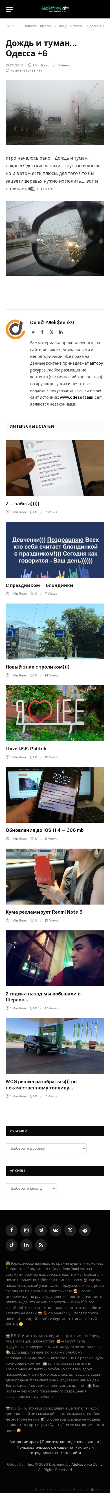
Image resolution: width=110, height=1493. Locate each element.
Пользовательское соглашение (45, 1447)
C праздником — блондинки (39, 585)
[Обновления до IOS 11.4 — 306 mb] (55, 795)
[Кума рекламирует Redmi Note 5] (55, 877)
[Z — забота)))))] (55, 468)
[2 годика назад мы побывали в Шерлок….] (55, 958)
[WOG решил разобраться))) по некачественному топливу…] (55, 1046)
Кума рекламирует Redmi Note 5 (44, 912)
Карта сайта (70, 1453)
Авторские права (24, 1442)
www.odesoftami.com (81, 397)
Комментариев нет (26, 70)
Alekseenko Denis (86, 1464)
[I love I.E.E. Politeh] (55, 713)
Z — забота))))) (22, 503)
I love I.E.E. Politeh (26, 748)
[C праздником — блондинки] (55, 550)
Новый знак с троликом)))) (38, 667)
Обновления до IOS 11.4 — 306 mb (45, 830)
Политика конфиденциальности (70, 1442)
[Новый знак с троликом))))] (55, 631)
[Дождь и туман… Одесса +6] (55, 112)
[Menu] (9, 9)
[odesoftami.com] (55, 9)
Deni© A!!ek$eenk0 (52, 322)
